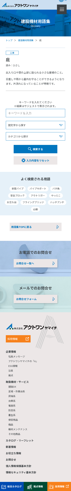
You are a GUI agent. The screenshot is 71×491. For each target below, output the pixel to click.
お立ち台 (11, 202)
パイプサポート (38, 188)
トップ (9, 40)
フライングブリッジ (33, 202)
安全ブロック (17, 195)
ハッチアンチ (57, 202)
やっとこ (56, 195)
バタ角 (56, 188)
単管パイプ (17, 188)
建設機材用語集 (25, 40)
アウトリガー (38, 195)
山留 (35, 209)
